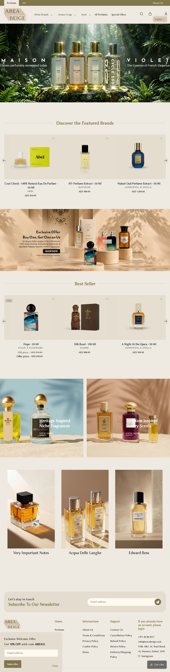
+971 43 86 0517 (146, 636)
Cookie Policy (90, 646)
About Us (88, 629)
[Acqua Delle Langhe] (85, 509)
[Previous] (4, 160)
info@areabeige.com (149, 641)
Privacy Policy (90, 641)
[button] (160, 19)
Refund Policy (118, 641)
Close (55, 666)
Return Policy (118, 646)
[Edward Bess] (139, 509)
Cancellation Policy (121, 635)
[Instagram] (139, 656)
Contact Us (116, 629)
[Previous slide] (3, 63)
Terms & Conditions (94, 635)
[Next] (165, 160)
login (141, 628)
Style (84, 14)
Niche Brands (41, 14)
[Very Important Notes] (31, 509)
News (86, 652)
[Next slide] (166, 63)
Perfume (59, 629)
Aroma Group (65, 14)
